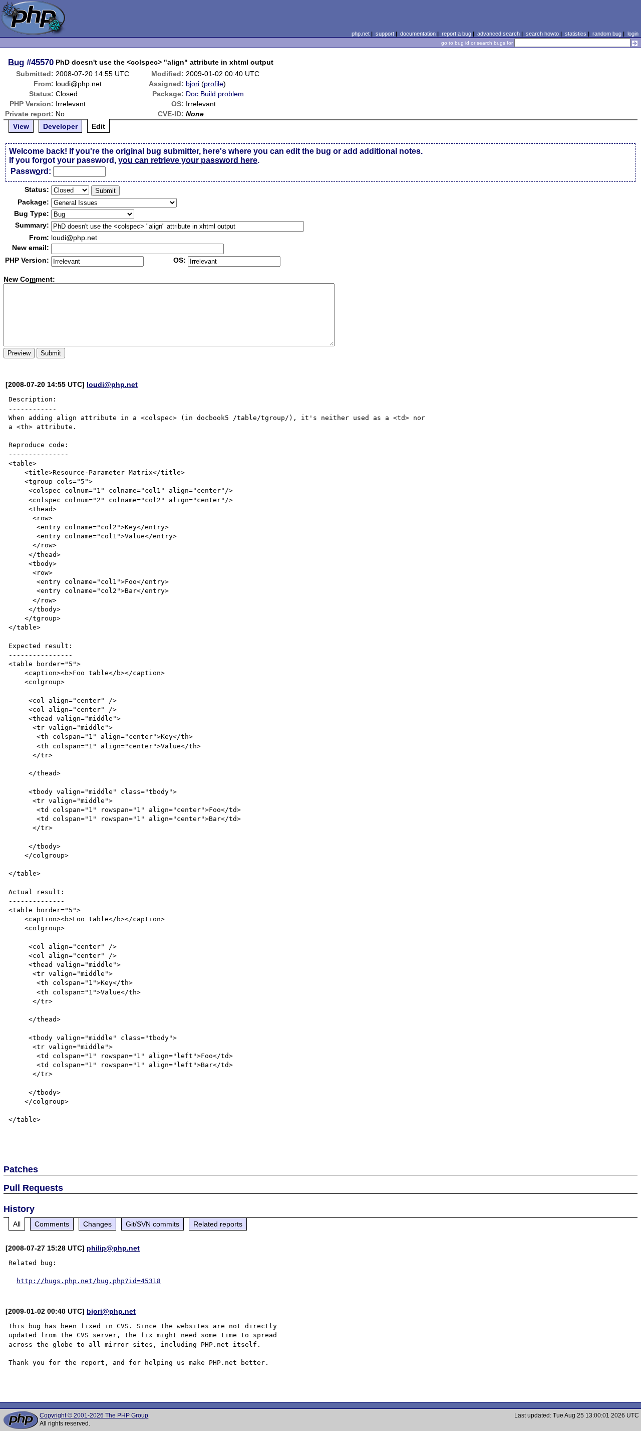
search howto (542, 34)
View (21, 126)
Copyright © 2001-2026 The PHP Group (94, 1415)
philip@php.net (113, 1248)
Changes (97, 1224)
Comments (52, 1224)
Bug (16, 62)
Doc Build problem (215, 94)
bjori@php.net (111, 1311)
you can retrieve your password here (187, 160)
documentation (418, 34)
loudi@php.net (112, 384)
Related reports (217, 1224)
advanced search (498, 34)
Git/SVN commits (152, 1224)
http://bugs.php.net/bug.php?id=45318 (89, 1281)
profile (213, 84)
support (385, 34)
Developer (60, 126)
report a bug (456, 34)
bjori (192, 84)
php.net (361, 34)
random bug (606, 34)
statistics (575, 34)
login (632, 34)
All (17, 1224)
